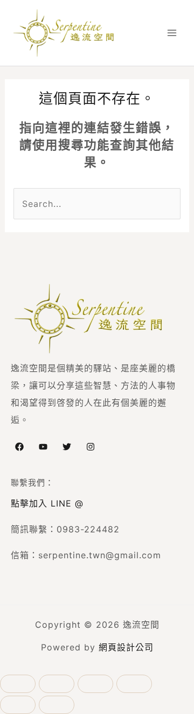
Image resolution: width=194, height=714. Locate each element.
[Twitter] (66, 446)
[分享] (95, 684)
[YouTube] (43, 446)
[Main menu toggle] (172, 33)
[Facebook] (19, 446)
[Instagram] (90, 446)
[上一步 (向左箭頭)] (18, 705)
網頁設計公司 (126, 647)
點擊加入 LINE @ (47, 503)
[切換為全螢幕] (56, 684)
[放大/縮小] (18, 684)
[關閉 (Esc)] (134, 684)
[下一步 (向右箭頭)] (56, 705)
